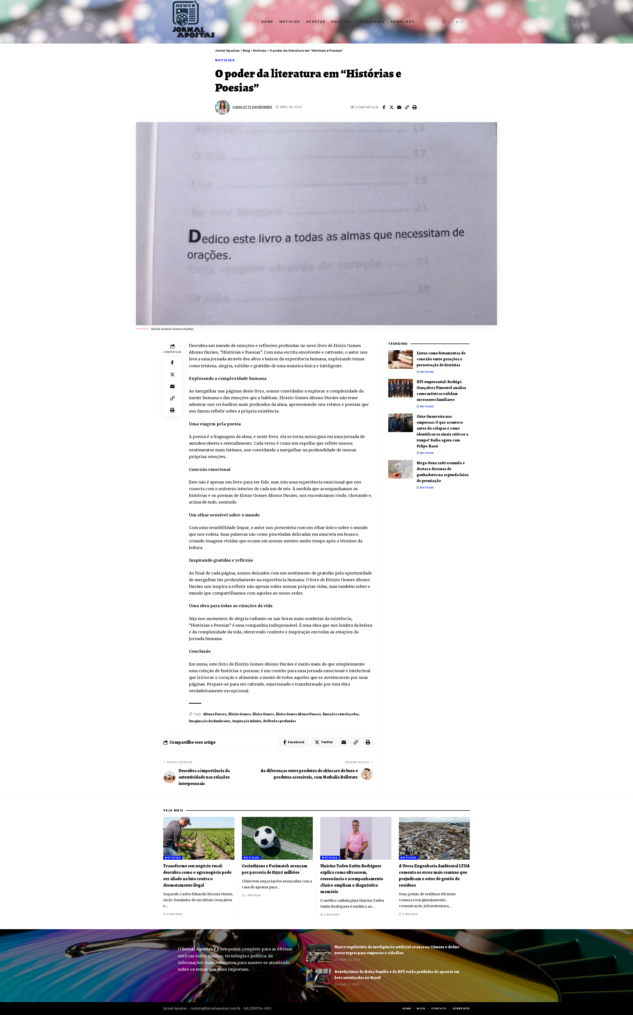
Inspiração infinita (246, 721)
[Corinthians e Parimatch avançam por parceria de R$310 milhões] (277, 838)
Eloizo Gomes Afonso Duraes (298, 714)
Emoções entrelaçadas (341, 714)
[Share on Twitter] (391, 107)
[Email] (399, 107)
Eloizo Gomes (263, 714)
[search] (444, 21)
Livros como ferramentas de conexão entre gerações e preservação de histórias (441, 359)
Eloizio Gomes (239, 714)
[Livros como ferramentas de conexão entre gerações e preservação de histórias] (400, 359)
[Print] (414, 107)
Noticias (225, 60)
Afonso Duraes (214, 714)
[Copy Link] (406, 107)
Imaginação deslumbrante (209, 721)
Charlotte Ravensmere (252, 107)
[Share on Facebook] (383, 107)
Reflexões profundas (279, 721)
